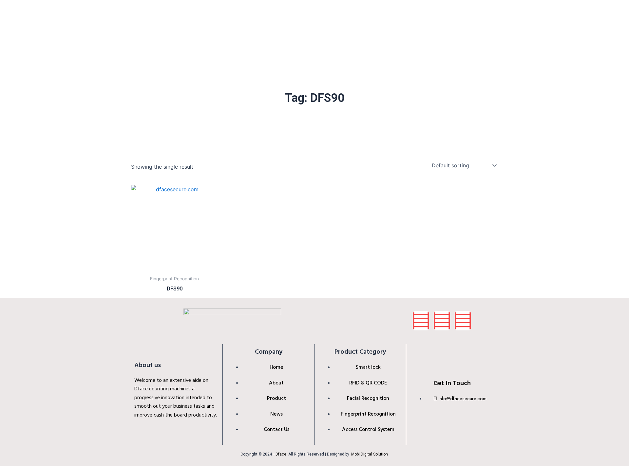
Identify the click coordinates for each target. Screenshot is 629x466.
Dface (281, 454)
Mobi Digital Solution (370, 454)
